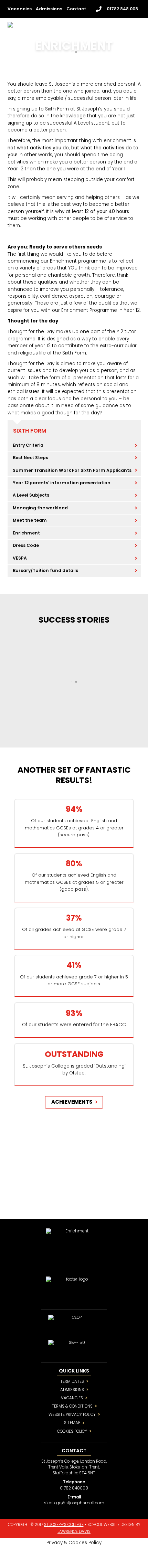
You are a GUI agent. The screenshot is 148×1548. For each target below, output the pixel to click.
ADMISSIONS (72, 1389)
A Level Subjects (31, 495)
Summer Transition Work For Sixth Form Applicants (72, 470)
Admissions (49, 9)
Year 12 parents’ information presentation (61, 483)
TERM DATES (72, 1381)
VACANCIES (72, 1398)
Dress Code (26, 545)
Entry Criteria (28, 445)
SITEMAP (72, 1422)
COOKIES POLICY (72, 1431)
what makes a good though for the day (53, 413)
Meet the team (30, 520)
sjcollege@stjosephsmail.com (74, 1503)
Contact (76, 9)
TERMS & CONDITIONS (72, 1406)
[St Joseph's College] (48, 26)
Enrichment (26, 533)
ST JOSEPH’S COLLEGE (64, 1524)
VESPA (20, 558)
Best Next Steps (30, 457)
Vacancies (20, 9)
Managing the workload (40, 508)
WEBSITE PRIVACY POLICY (72, 1414)
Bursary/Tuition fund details (45, 570)
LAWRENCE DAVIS (74, 1531)
